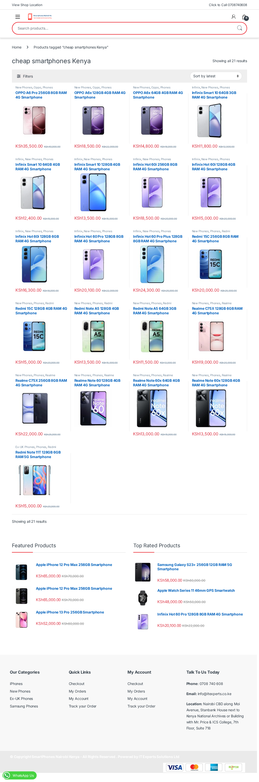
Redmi (226, 231)
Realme (227, 303)
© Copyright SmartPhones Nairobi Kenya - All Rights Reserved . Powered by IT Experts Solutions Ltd (94, 756)
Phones (48, 87)
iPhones (16, 683)
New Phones (23, 87)
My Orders (77, 691)
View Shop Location (27, 5)
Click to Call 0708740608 (228, 5)
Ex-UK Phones (25, 447)
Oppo (37, 87)
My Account (79, 698)
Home (16, 47)
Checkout (76, 683)
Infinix (196, 87)
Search (239, 28)
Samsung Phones (24, 706)
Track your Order (83, 706)
